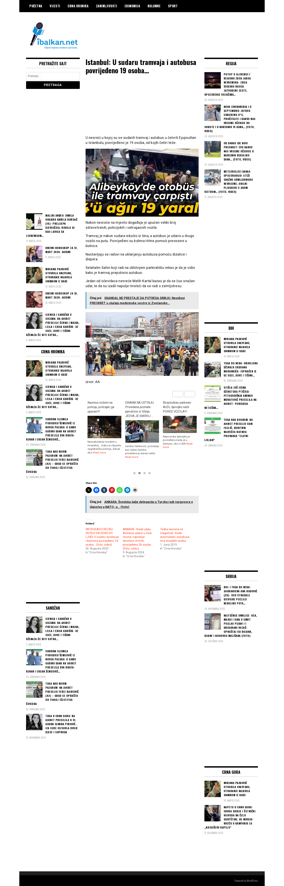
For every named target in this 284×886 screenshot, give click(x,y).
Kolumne (154, 6)
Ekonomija (132, 6)
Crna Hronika (78, 6)
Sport (173, 6)
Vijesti (55, 6)
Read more (94, 457)
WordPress (252, 880)
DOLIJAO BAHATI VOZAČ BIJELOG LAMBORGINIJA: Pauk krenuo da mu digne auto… (178, 411)
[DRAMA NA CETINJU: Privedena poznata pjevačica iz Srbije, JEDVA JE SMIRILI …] (104, 431)
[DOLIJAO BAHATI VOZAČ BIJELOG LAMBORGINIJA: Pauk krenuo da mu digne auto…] (180, 432)
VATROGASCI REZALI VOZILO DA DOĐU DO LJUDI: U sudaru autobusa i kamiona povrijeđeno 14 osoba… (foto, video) (102, 537)
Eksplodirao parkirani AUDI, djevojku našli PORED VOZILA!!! (139, 407)
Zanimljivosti (106, 6)
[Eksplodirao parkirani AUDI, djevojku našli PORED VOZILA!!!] (142, 424)
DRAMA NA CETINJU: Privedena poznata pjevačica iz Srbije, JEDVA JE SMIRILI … (102, 409)
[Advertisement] (187, 27)
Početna (35, 6)
